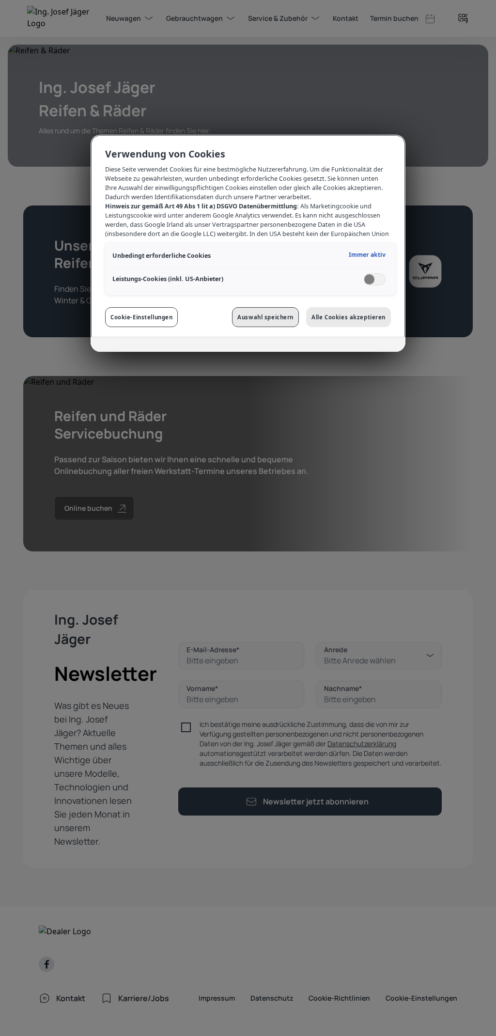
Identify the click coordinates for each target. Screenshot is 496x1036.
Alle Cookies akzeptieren (348, 317)
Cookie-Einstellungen (141, 317)
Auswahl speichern (265, 317)
